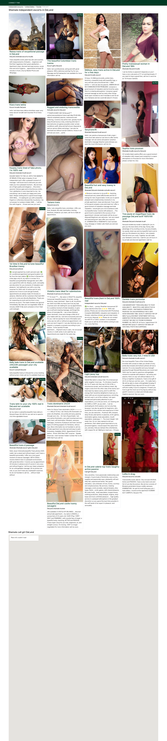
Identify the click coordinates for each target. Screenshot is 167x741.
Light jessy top (92, 374)
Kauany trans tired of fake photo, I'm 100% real (26, 169)
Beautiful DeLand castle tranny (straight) (62, 504)
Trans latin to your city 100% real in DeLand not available (26, 405)
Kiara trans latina (18, 105)
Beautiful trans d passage (22, 445)
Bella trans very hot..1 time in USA (138, 355)
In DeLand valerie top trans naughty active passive (102, 467)
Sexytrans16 (91, 129)
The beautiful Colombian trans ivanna (61, 62)
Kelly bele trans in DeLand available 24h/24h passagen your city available (26, 364)
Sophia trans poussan (132, 148)
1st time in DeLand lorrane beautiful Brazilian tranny (27, 265)
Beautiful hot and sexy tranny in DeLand (100, 186)
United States (29, 7)
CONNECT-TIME (14, 3)
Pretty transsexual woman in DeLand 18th (136, 65)
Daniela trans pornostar (133, 299)
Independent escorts (16, 7)
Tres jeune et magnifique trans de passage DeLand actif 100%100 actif (138, 216)
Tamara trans (53, 202)
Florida (38, 7)
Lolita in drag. (128, 474)
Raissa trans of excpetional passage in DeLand (27, 52)
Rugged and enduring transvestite (63, 107)
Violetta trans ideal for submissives (64, 291)
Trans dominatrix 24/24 (58, 403)
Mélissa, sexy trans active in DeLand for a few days (102, 71)
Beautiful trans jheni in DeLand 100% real (102, 299)
